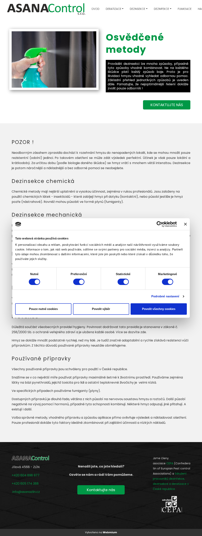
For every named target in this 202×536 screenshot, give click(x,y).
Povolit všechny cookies (158, 309)
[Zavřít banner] (185, 224)
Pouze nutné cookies (43, 309)
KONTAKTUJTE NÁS (167, 104)
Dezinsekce (137, 9)
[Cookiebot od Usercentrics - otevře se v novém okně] (159, 224)
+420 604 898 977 (25, 475)
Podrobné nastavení (165, 296)
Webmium (110, 532)
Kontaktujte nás (101, 489)
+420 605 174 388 (25, 483)
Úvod (95, 9)
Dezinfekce (161, 9)
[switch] (78, 282)
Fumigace (185, 9)
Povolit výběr (101, 309)
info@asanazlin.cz (26, 492)
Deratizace (113, 9)
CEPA (169, 463)
